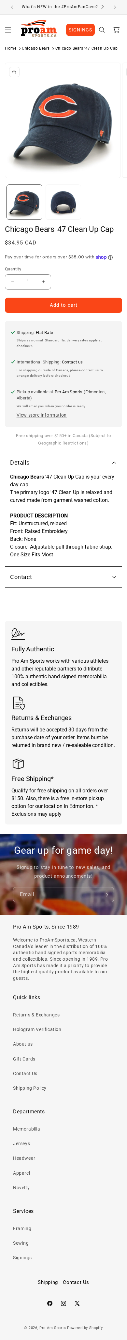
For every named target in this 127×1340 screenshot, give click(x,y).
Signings (22, 1257)
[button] (8, 30)
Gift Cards (24, 1058)
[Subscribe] (106, 894)
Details (19, 462)
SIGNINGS (80, 29)
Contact (21, 577)
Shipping (48, 1282)
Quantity (13, 269)
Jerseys (21, 1143)
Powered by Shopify (85, 1328)
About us (23, 1044)
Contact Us (25, 1073)
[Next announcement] (115, 7)
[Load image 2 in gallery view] (63, 202)
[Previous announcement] (12, 7)
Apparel (21, 1173)
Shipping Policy (30, 1088)
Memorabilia (26, 1129)
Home (10, 48)
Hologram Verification (37, 1029)
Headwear (24, 1158)
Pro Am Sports (52, 1328)
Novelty (21, 1187)
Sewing (21, 1243)
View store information (42, 415)
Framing (22, 1228)
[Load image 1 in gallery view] (24, 202)
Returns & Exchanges (36, 1014)
